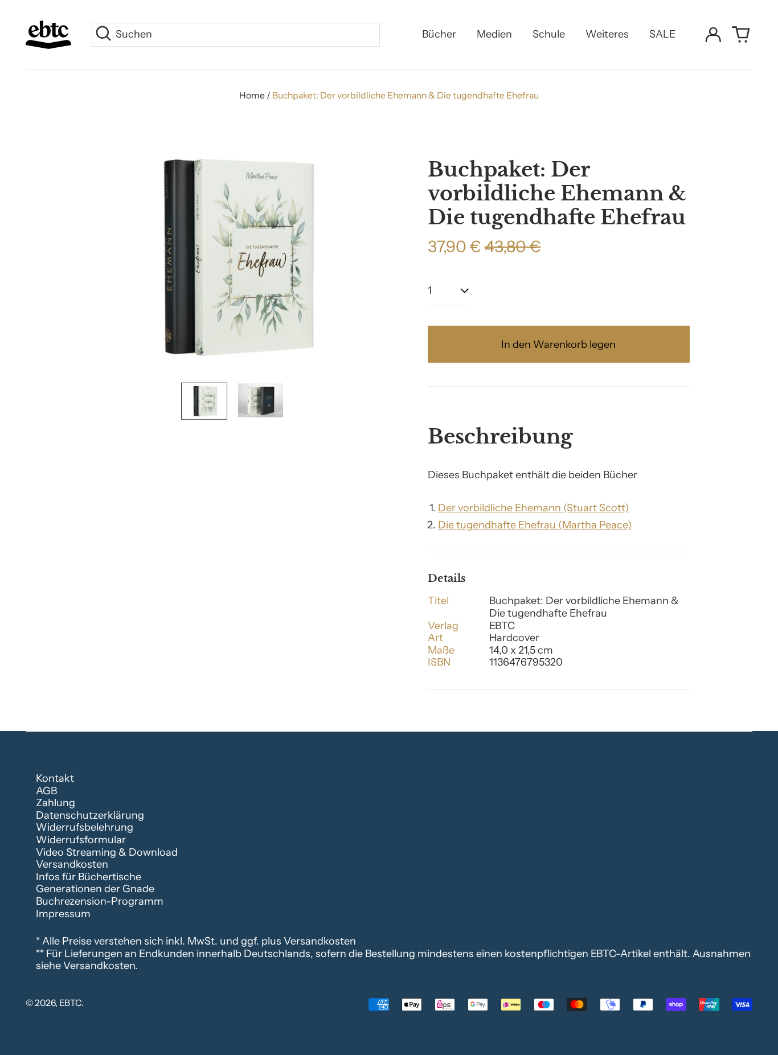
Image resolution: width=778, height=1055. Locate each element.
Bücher (439, 34)
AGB (46, 791)
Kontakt (55, 778)
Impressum (63, 914)
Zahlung (55, 803)
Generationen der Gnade (95, 888)
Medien (494, 34)
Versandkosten (72, 864)
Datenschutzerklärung (90, 815)
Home (252, 95)
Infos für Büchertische (88, 877)
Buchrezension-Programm (99, 901)
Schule (549, 34)
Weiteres (607, 34)
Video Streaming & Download (107, 852)
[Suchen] (103, 35)
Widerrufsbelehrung (84, 827)
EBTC (70, 1002)
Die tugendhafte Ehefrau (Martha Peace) (535, 525)
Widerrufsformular (81, 840)
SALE (662, 34)
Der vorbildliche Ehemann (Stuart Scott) (533, 508)
